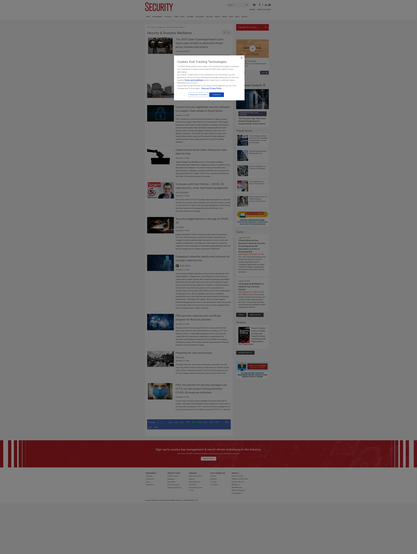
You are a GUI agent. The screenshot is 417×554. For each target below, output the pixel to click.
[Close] (241, 58)
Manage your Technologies (198, 94)
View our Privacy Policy (211, 88)
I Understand (217, 94)
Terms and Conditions (193, 80)
